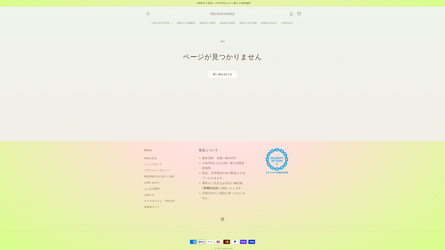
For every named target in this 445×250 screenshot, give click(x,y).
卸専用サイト (152, 207)
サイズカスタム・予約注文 (159, 201)
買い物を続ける (222, 74)
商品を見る (150, 158)
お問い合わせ (152, 182)
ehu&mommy (227, 248)
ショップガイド (153, 164)
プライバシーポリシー (157, 170)
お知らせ (149, 195)
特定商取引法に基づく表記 (159, 176)
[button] (148, 14)
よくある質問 (152, 189)
